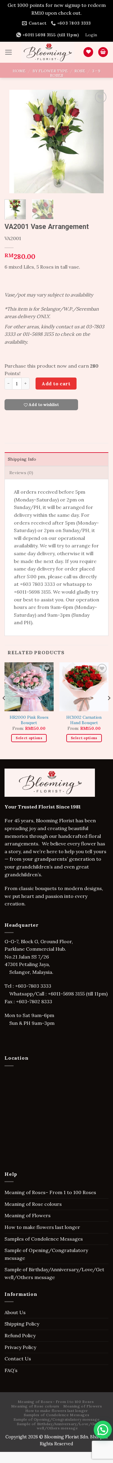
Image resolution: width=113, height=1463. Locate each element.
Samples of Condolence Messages (44, 1239)
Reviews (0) (21, 472)
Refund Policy (20, 1335)
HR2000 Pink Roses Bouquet (29, 720)
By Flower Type (50, 71)
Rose (79, 71)
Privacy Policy (20, 1347)
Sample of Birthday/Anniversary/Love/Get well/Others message (54, 1273)
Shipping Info (22, 459)
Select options (29, 738)
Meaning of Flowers (28, 1215)
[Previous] (14, 141)
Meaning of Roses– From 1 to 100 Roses (50, 1192)
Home (19, 71)
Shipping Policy (22, 1324)
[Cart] (103, 52)
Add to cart (56, 384)
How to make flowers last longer (42, 1227)
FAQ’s (11, 1370)
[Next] (98, 141)
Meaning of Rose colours (33, 1204)
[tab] (56, 458)
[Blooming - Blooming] (48, 52)
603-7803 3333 (35, 986)
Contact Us (18, 1359)
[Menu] (9, 52)
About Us (15, 1312)
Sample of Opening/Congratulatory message (46, 1254)
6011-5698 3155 (68, 994)
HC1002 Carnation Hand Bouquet (84, 720)
